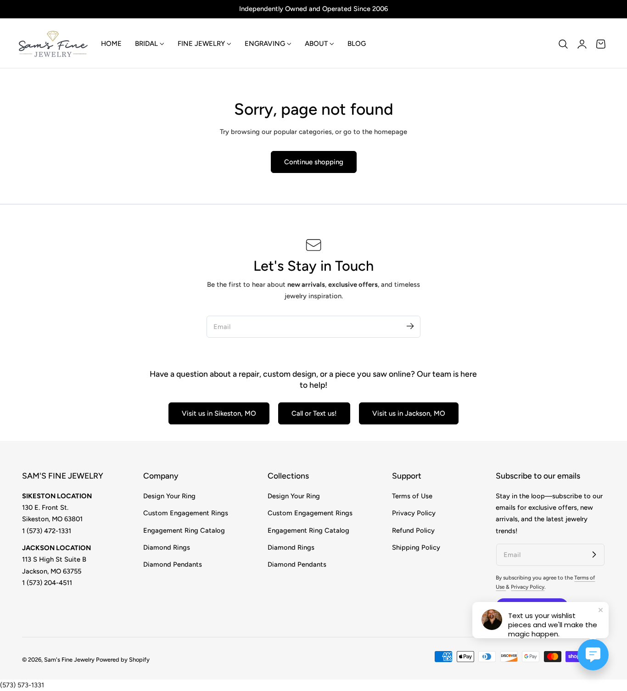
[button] (563, 44)
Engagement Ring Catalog (184, 530)
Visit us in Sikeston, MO (219, 413)
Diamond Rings (166, 547)
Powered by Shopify (123, 659)
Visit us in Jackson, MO (408, 413)
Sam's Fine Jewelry (69, 659)
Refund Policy (413, 530)
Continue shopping (313, 162)
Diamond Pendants (172, 564)
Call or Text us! (314, 413)
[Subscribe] (410, 326)
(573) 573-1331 (22, 685)
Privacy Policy (414, 513)
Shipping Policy (416, 547)
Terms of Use (412, 496)
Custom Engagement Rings (185, 513)
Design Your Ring (169, 496)
